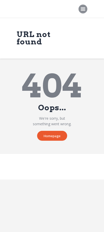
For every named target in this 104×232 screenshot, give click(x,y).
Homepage (52, 136)
